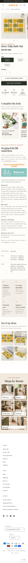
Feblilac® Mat (13, 548)
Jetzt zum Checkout (14, 83)
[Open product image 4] (20, 353)
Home (2, 9)
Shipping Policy (7, 503)
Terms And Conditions (9, 506)
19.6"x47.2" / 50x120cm (7, 64)
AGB (12, 553)
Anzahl (3, 69)
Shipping (5, 477)
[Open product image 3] (7, 353)
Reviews (5, 458)
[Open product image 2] (20, 338)
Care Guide (6, 484)
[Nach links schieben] (10, 40)
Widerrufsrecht (11, 550)
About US (5, 449)
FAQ (4, 462)
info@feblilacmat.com (10, 161)
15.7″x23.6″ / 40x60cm (7, 59)
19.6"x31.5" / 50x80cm (20, 59)
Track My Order (7, 455)
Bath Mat (7, 9)
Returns (5, 481)
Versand (16, 553)
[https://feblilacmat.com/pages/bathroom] (14, 177)
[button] (3, 5)
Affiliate (5, 465)
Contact (5, 490)
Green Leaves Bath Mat (8, 131)
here (16, 240)
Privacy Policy (7, 500)
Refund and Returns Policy (10, 509)
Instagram (6, 242)
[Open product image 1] (7, 338)
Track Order (6, 487)
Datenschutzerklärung (20, 550)
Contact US (6, 452)
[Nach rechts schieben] (17, 40)
